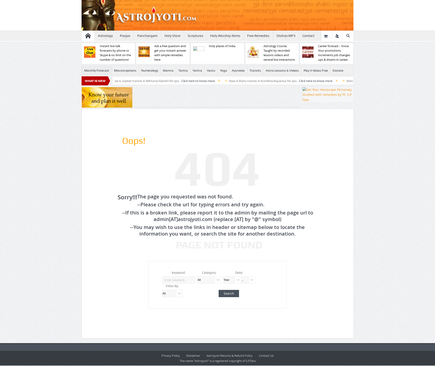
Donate (338, 70)
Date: (239, 273)
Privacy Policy (171, 356)
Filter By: (172, 286)
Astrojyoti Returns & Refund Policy (229, 356)
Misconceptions (125, 70)
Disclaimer (193, 356)
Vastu (211, 70)
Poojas (125, 36)
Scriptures (195, 36)
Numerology (149, 70)
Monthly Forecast (96, 70)
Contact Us (266, 356)
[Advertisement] (217, 97)
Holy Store (172, 36)
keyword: (179, 273)
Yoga (223, 70)
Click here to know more (185, 81)
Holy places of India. (222, 46)
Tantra (183, 70)
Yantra (197, 70)
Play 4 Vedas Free (316, 70)
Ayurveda (238, 70)
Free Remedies (258, 36)
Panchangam (147, 36)
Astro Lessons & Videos (282, 70)
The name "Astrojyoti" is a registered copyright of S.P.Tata (218, 361)
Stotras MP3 (285, 36)
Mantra (168, 70)
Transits (255, 70)
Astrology (105, 36)
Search (229, 293)
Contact (308, 36)
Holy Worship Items (225, 36)
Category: (209, 273)
